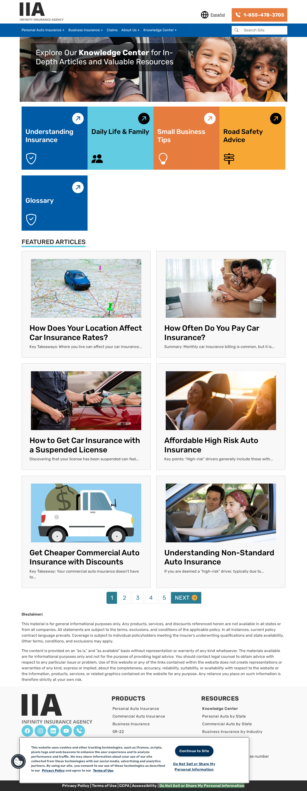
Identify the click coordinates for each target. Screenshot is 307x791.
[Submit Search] (236, 30)
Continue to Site (194, 751)
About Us (128, 30)
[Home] (43, 12)
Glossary (39, 200)
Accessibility (144, 785)
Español (218, 14)
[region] (134, 760)
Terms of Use (104, 785)
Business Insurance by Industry (232, 731)
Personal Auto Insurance (41, 30)
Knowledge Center (158, 30)
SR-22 (118, 731)
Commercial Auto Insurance (138, 716)
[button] (18, 761)
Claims (112, 30)
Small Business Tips (181, 136)
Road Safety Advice (243, 136)
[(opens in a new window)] (27, 731)
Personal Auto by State (224, 716)
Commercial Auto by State (227, 724)
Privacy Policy (75, 785)
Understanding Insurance (49, 136)
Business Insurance (84, 30)
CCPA (124, 785)
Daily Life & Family (120, 132)
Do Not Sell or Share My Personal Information (194, 767)
